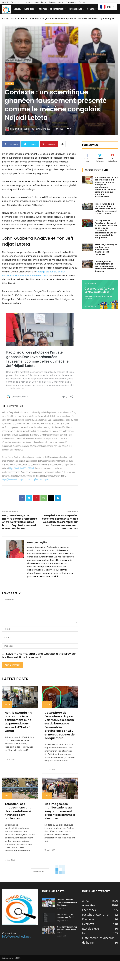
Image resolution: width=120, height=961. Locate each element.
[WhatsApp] (43, 498)
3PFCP (13, 18)
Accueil (5, 2)
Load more (39, 871)
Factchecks (15, 2)
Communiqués (55, 2)
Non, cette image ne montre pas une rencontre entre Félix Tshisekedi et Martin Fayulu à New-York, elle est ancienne (20, 522)
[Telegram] (58, 498)
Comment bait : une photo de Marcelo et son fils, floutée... (67, 902)
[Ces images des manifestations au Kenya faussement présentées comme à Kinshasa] (60, 788)
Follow (100, 154)
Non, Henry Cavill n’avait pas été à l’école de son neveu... (67, 930)
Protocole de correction (34, 2)
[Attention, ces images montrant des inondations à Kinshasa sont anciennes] (20, 788)
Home (5, 18)
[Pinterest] (36, 498)
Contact (82, 2)
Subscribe (112, 154)
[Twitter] (29, 498)
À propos (70, 2)
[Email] (51, 498)
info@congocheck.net (16, 936)
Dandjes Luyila (21, 128)
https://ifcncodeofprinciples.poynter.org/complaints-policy (26, 479)
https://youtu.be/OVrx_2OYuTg (22, 468)
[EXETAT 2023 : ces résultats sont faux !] (48, 917)
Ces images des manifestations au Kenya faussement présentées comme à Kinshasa (60, 811)
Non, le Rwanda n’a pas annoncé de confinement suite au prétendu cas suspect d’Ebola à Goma (18, 722)
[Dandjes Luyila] (7, 129)
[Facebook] (22, 498)
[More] (62, 144)
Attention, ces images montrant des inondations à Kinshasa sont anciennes (18, 811)
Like (87, 154)
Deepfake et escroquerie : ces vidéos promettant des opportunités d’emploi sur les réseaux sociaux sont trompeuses (60, 522)
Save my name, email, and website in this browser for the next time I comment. (39, 655)
